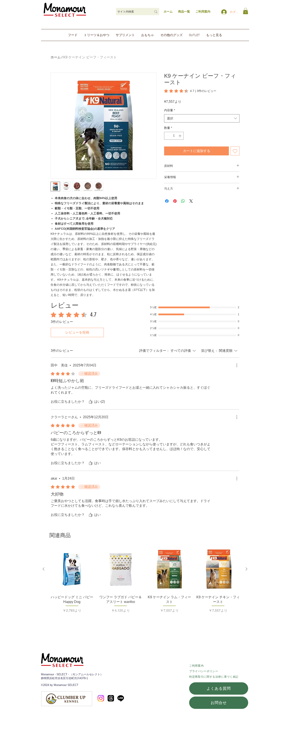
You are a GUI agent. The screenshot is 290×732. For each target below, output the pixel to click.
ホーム (168, 11)
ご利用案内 (196, 665)
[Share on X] (191, 201)
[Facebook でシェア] (166, 201)
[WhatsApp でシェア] (183, 201)
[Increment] (180, 135)
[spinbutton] (174, 135)
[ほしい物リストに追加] (235, 150)
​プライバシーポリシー (203, 671)
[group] (145, 582)
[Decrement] (167, 135)
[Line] (121, 698)
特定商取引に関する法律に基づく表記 (213, 676)
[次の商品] (246, 569)
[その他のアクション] (236, 365)
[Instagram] (101, 698)
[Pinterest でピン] (174, 201)
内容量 (169, 110)
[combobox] (201, 118)
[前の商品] (43, 569)
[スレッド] (111, 698)
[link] (245, 11)
